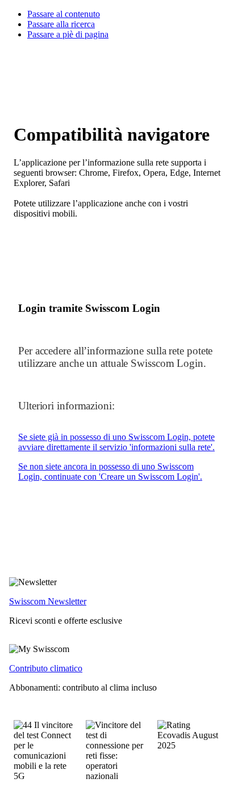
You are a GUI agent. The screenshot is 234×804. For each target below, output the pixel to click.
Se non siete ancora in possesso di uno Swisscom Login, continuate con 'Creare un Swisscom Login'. (110, 471)
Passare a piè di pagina (67, 34)
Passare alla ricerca (61, 24)
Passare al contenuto (63, 14)
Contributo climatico (45, 668)
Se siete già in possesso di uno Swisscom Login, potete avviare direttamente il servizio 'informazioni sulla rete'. (116, 442)
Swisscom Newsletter (47, 601)
